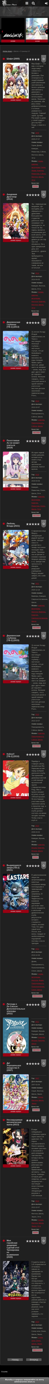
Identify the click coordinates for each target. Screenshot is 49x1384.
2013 (37, 401)
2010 (37, 826)
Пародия (41, 1040)
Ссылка (4, 1372)
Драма (33, 171)
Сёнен (42, 506)
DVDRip (36, 1110)
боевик (40, 292)
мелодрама (35, 167)
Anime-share (7, 51)
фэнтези (34, 301)
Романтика (35, 174)
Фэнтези (34, 177)
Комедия (40, 171)
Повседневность (37, 423)
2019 (37, 475)
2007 (37, 1078)
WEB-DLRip (37, 996)
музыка (34, 848)
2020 (37, 1322)
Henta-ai (12, 3)
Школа (41, 177)
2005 (37, 133)
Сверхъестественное (39, 618)
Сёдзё (40, 1097)
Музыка (34, 851)
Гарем (43, 167)
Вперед (34, 1359)
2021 (37, 584)
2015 (37, 714)
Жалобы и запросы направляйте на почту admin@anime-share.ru (24, 1381)
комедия (34, 164)
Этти (33, 180)
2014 (37, 273)
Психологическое (37, 987)
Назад (15, 1359)
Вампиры (42, 612)
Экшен (33, 1103)
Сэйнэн (43, 174)
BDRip (35, 186)
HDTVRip (36, 432)
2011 (37, 1022)
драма (40, 161)
